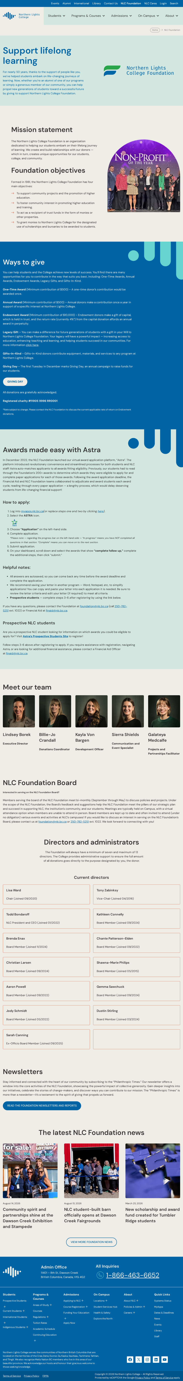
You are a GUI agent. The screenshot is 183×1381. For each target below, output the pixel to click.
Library (158, 1330)
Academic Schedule (44, 1328)
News (157, 1318)
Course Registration (74, 1306)
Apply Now (69, 1322)
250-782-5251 (80, 821)
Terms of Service (164, 1377)
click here (32, 345)
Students (54, 16)
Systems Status (162, 1300)
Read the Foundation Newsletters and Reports (42, 1105)
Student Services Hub (105, 1306)
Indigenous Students (14, 1327)
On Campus (146, 16)
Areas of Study (41, 1305)
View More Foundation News (91, 1242)
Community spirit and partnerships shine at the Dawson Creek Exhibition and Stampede (28, 1218)
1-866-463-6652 (132, 1275)
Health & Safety (102, 1312)
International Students (15, 1316)
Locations (99, 1300)
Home (155, 30)
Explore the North (103, 1318)
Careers (128, 1312)
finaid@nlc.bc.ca (56, 610)
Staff (156, 1336)
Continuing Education (45, 1334)
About (169, 16)
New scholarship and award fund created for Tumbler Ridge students (152, 1215)
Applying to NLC (72, 1300)
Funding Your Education (76, 1312)
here (101, 511)
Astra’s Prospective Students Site (45, 636)
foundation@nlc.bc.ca (94, 606)
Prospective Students (14, 1300)
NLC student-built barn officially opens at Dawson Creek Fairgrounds (90, 1215)
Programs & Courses (86, 16)
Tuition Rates (40, 1322)
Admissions (119, 16)
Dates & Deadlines (164, 1312)
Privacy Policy (142, 1377)
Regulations (39, 1316)
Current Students (12, 1310)
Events (158, 1324)
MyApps (158, 1306)
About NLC (129, 1300)
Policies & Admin (133, 1306)
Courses (37, 1310)
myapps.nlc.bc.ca (32, 511)
